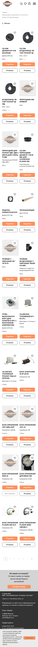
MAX (10, 616)
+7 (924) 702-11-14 (7, 614)
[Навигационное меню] (34, 4)
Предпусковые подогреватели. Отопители (15, 15)
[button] (21, 3)
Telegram (15, 616)
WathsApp (5, 616)
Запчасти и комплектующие (10, 17)
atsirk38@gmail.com (8, 617)
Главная (4, 12)
